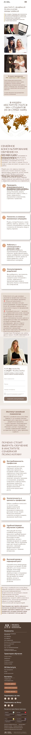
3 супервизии (7, 660)
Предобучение (7, 658)
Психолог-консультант (8, 662)
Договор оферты (22, 724)
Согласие (20, 393)
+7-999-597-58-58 (7, 678)
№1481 (13, 714)
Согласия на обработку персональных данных (13, 727)
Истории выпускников (8, 673)
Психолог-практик (8, 656)
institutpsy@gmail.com (8, 680)
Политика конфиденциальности (10, 724)
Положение (14, 393)
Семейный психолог (8, 663)
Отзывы (5, 671)
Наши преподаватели (8, 669)
